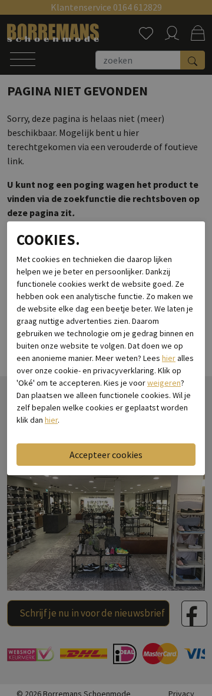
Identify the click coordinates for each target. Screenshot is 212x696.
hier (168, 358)
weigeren (164, 382)
